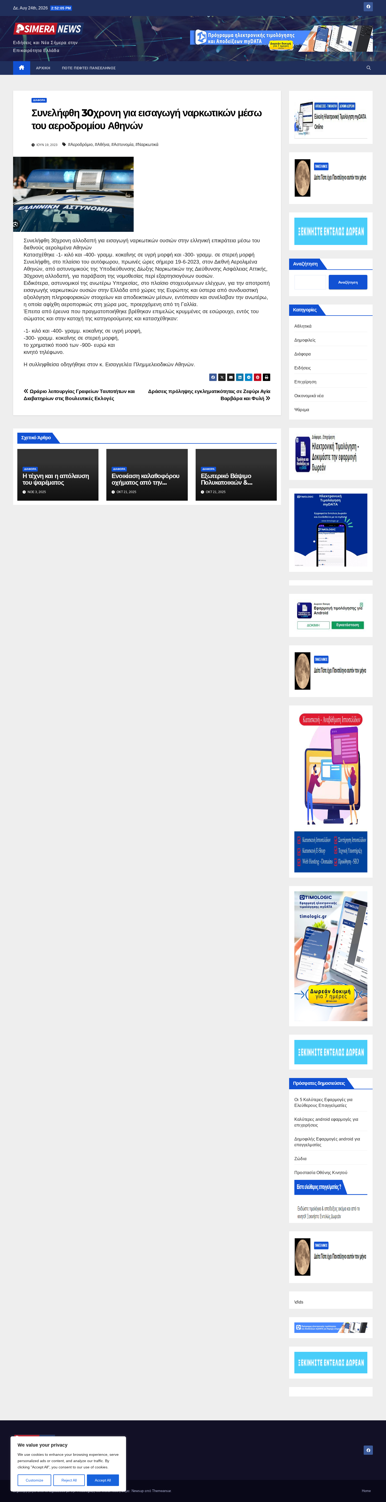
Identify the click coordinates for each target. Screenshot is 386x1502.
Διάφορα (39, 100)
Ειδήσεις (302, 368)
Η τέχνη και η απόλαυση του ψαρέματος (56, 479)
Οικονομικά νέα (309, 396)
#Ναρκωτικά (146, 144)
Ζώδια (300, 1158)
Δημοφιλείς (305, 340)
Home (366, 1491)
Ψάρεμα (301, 409)
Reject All (69, 1480)
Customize (34, 1480)
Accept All (103, 1480)
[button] (369, 68)
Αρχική (43, 68)
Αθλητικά (303, 326)
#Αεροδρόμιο (80, 144)
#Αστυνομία (122, 144)
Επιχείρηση (305, 382)
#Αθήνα (102, 144)
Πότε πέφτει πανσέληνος (89, 68)
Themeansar (161, 1491)
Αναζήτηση (305, 264)
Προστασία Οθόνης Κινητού (320, 1172)
